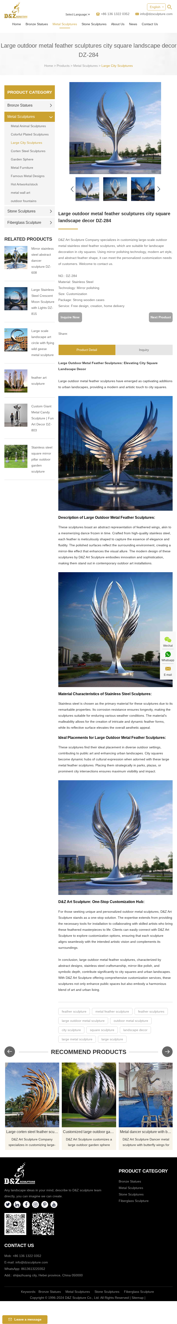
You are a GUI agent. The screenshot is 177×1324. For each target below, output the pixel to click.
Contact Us (150, 24)
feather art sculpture (39, 380)
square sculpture (102, 1030)
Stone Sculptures (94, 24)
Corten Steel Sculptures (28, 151)
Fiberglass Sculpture (24, 222)
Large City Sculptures (117, 66)
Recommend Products (88, 1051)
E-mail (168, 674)
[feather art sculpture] (15, 381)
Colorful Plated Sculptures (30, 134)
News (133, 24)
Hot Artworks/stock (24, 184)
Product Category (29, 92)
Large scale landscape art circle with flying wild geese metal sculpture (42, 343)
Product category (143, 1170)
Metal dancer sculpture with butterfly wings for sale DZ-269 (146, 1132)
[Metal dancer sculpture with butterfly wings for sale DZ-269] (146, 1095)
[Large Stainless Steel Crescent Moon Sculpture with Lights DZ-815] (15, 298)
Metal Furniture (22, 167)
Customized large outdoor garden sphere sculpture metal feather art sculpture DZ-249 (89, 1132)
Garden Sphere (22, 159)
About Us (117, 24)
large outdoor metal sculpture (83, 1021)
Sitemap (138, 1297)
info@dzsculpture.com (156, 14)
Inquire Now (70, 317)
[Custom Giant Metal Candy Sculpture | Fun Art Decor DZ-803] (15, 415)
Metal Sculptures (65, 24)
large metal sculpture (77, 1039)
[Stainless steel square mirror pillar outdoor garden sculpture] (15, 456)
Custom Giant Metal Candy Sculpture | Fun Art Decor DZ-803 (42, 418)
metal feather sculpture (112, 1011)
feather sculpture (74, 1011)
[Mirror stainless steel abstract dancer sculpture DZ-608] (15, 257)
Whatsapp (168, 660)
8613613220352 (33, 1269)
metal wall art (20, 192)
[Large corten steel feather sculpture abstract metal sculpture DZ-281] (32, 1095)
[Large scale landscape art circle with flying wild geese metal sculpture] (15, 339)
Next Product (160, 317)
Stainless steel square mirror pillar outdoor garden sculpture (41, 459)
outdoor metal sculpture (131, 1021)
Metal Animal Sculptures (28, 126)
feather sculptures (151, 1011)
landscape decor (135, 1030)
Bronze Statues (37, 24)
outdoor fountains (23, 201)
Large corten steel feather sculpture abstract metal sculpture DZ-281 (32, 1132)
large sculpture (112, 1039)
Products (63, 66)
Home (16, 24)
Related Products (28, 239)
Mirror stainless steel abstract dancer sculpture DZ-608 (42, 260)
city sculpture (71, 1030)
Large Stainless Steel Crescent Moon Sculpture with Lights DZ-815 (42, 302)
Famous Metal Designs (27, 176)
